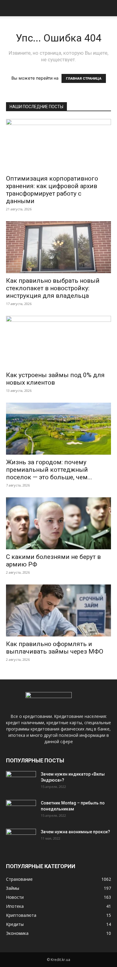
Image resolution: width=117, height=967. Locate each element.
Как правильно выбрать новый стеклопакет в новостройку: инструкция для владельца (53, 288)
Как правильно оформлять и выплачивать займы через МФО (54, 647)
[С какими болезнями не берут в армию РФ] (58, 523)
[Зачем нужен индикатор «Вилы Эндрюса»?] (21, 781)
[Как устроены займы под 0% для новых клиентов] (58, 342)
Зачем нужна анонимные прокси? (75, 831)
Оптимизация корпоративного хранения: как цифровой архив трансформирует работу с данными (52, 190)
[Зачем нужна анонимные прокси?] (21, 839)
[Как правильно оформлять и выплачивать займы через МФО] (58, 610)
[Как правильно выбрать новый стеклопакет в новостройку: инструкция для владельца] (58, 247)
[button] (10, 8)
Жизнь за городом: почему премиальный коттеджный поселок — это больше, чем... (49, 470)
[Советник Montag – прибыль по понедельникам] (21, 810)
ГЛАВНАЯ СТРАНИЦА (83, 78)
